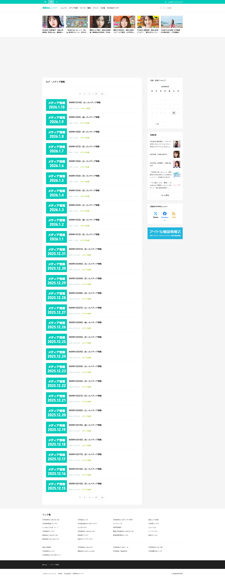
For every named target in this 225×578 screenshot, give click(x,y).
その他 (102, 8)
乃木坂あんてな (83, 519)
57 (96, 94)
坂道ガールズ (153, 535)
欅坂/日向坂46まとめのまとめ (123, 531)
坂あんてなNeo (153, 519)
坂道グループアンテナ (85, 539)
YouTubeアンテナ (113, 8)
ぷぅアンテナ (153, 531)
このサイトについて (175, 2)
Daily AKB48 (46, 547)
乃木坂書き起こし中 (155, 551)
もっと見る (165, 195)
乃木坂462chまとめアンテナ (87, 523)
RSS (174, 217)
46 (51, 2)
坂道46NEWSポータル (120, 535)
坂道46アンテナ (83, 535)
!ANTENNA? (117, 527)
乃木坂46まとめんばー (85, 547)
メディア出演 (73, 8)
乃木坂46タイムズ (48, 551)
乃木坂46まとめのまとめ (50, 519)
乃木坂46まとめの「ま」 (121, 547)
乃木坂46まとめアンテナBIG (123, 519)
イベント (95, 8)
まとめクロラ (82, 527)
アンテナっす (117, 523)
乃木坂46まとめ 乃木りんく (51, 555)
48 (45, 2)
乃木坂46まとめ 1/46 (155, 547)
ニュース (64, 8)
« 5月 (157, 124)
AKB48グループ (78, 573)
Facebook (164, 218)
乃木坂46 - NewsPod (120, 551)
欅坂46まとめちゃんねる (86, 551)
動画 (89, 8)
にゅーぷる (152, 527)
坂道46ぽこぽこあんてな (50, 539)
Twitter (155, 217)
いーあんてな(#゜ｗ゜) (50, 527)
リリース (83, 8)
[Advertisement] (112, 57)
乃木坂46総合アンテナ (50, 523)
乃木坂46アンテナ (48, 531)
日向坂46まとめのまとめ (86, 531)
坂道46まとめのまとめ (50, 535)
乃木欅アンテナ (153, 523)
